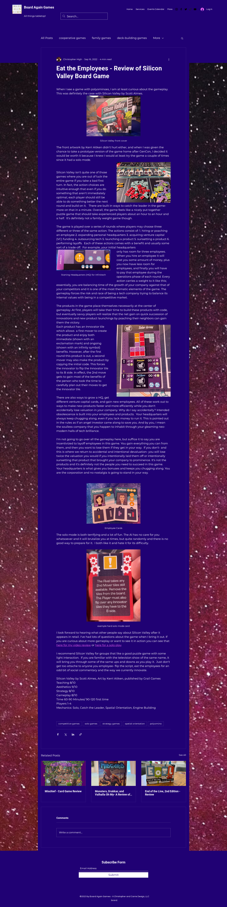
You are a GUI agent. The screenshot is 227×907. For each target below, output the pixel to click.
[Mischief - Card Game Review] (63, 773)
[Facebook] (181, 9)
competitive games (69, 723)
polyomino (156, 723)
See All (182, 755)
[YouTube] (195, 9)
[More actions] (169, 59)
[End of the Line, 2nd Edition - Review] (163, 773)
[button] (182, 38)
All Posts (47, 38)
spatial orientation (135, 723)
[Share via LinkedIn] (72, 734)
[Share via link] (80, 734)
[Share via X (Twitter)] (65, 734)
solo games (91, 723)
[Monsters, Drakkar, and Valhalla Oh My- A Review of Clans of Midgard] (113, 773)
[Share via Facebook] (57, 734)
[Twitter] (185, 9)
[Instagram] (176, 9)
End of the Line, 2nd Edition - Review (162, 793)
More (156, 38)
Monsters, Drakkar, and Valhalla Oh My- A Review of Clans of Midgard (112, 793)
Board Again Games (39, 7)
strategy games (111, 723)
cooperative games (72, 38)
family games (101, 38)
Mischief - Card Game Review (63, 791)
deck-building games (132, 38)
